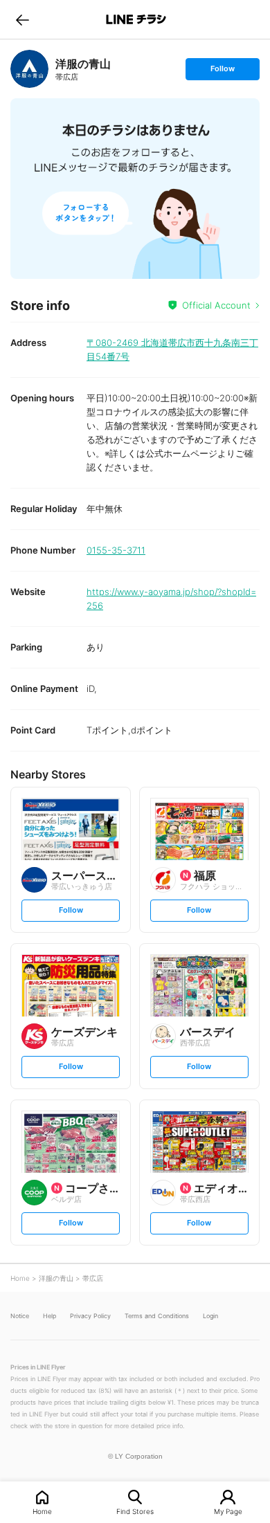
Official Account (216, 305)
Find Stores (135, 1511)
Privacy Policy (90, 1316)
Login (210, 1316)
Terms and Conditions (157, 1316)
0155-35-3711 (116, 550)
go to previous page (22, 19)
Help (49, 1316)
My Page (228, 1511)
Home (42, 1511)
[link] (29, 69)
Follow (222, 71)
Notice (19, 1316)
